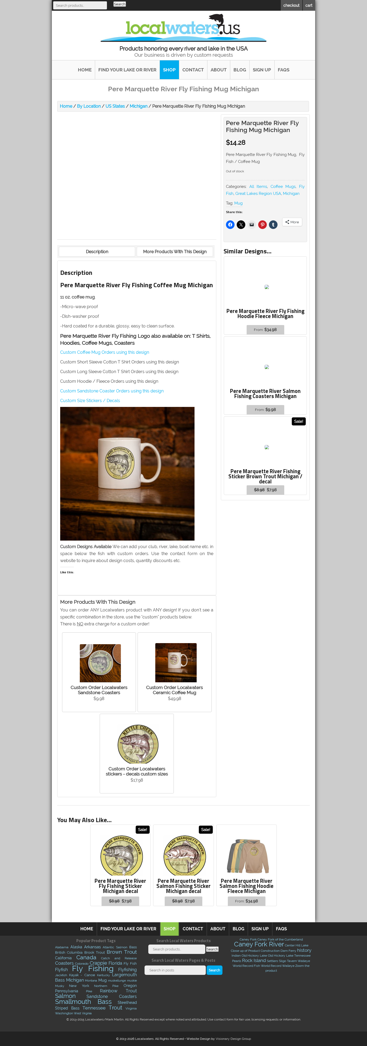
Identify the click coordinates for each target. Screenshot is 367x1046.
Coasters (64, 963)
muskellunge (117, 980)
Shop (169, 69)
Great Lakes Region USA (258, 193)
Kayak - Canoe (82, 975)
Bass (133, 947)
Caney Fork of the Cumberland (280, 939)
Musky (59, 986)
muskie (132, 980)
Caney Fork (248, 939)
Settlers (272, 961)
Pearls (236, 961)
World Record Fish (246, 966)
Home (85, 69)
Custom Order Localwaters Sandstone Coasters (99, 690)
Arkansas (92, 947)
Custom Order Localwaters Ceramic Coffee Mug (174, 690)
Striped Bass (67, 1008)
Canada (86, 957)
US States (115, 106)
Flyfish (61, 969)
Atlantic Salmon (115, 947)
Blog (239, 69)
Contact (193, 69)
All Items (258, 186)
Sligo (282, 961)
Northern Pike (106, 986)
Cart (308, 5)
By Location (89, 106)
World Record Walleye (277, 966)
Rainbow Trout (118, 990)
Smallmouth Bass (83, 1001)
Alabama (62, 947)
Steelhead (127, 1002)
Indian (236, 955)
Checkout (291, 5)
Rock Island (254, 960)
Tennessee (94, 1008)
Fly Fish (130, 963)
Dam (284, 951)
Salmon (65, 996)
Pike (89, 991)
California (63, 958)
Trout (115, 1007)
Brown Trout (122, 952)
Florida (115, 963)
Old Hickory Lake (254, 955)
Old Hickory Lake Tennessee (289, 955)
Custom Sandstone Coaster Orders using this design (112, 390)
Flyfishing (127, 969)
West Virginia (83, 1013)
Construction (270, 951)
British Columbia (69, 952)
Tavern (292, 961)
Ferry (292, 951)
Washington (64, 1013)
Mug (238, 203)
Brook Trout (94, 952)
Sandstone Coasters (111, 996)
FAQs (283, 69)
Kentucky (103, 975)
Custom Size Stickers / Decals (90, 400)
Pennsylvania (66, 991)
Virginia (131, 1008)
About (219, 69)
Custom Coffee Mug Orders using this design (104, 352)
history (304, 950)
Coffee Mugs (283, 186)
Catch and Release (119, 958)
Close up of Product (245, 951)
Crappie (98, 963)
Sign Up (262, 69)
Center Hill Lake (296, 945)
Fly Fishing (93, 968)
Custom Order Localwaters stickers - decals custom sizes (137, 771)
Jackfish (61, 975)
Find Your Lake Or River (127, 69)
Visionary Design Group (233, 1039)
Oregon (130, 985)
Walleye (304, 961)
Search (119, 4)
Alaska (76, 947)
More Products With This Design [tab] (175, 251)
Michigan (138, 106)
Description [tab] (97, 251)
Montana (91, 980)
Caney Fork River (259, 944)
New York (79, 985)
